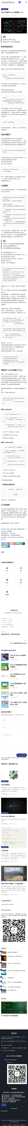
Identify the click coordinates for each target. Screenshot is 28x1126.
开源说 (3, 880)
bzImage (3, 61)
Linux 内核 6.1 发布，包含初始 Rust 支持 (18, 703)
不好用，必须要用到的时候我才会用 (11, 1100)
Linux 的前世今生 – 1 (12, 990)
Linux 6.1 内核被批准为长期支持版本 (18, 666)
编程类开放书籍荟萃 (12, 952)
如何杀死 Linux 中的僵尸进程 (14, 956)
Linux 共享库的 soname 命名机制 (17, 675)
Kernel (11, 335)
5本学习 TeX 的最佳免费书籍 (14, 982)
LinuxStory (8, 529)
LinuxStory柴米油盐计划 (8, 624)
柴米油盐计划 (4, 9)
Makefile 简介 (11, 977)
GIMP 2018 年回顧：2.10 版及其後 (12, 884)
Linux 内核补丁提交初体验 (13, 987)
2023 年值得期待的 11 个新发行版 (18, 684)
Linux (9, 622)
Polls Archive (4, 1111)
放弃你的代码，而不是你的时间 (10, 634)
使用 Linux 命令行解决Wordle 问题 (16, 970)
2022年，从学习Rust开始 (13, 963)
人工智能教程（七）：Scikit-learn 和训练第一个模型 (13, 1048)
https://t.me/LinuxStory (10, 1060)
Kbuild (7, 259)
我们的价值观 (16, 1125)
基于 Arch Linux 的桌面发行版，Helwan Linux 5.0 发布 (13, 1041)
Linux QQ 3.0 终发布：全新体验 (18, 694)
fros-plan (5, 620)
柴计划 (12, 627)
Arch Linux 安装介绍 (8, 816)
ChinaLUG (23, 1125)
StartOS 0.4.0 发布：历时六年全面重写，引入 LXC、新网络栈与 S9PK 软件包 (13, 1037)
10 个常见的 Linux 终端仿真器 (9, 1016)
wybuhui (5, 794)
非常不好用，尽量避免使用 (9, 1102)
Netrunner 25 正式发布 (6, 1045)
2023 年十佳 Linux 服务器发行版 (18, 656)
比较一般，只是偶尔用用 (9, 1098)
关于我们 (4, 1125)
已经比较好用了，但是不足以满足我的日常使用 (14, 1097)
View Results (14, 1108)
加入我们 (10, 1125)
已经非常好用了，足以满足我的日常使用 (12, 1095)
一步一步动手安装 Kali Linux (18, 643)
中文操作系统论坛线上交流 (7, 904)
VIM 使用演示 (5, 785)
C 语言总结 (4, 851)
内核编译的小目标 (9, 138)
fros (10, 618)
